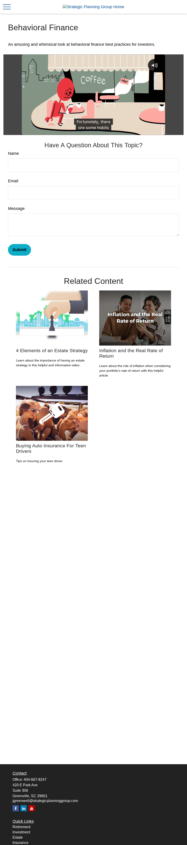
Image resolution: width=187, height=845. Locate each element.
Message (16, 208)
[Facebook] (16, 808)
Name (13, 153)
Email (13, 181)
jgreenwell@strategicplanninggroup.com (45, 801)
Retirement (21, 827)
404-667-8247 (35, 779)
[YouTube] (32, 808)
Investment (21, 832)
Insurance (21, 843)
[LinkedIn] (24, 808)
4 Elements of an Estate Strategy (52, 350)
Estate (18, 837)
